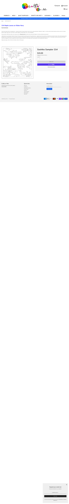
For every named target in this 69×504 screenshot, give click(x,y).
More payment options (51, 66)
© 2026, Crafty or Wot (5, 98)
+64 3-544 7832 (4, 86)
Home (63, 15)
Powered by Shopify (12, 98)
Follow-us (25, 90)
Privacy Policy (26, 89)
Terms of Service (26, 91)
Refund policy (26, 92)
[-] (37, 59)
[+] (41, 59)
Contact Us (25, 86)
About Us (25, 85)
